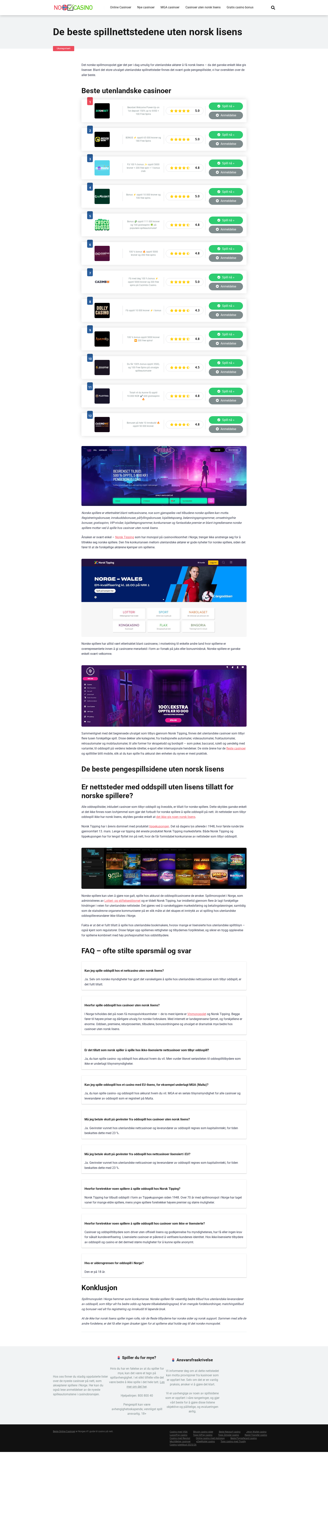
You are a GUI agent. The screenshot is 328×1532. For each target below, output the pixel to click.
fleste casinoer (236, 748)
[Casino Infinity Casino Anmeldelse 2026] (102, 260)
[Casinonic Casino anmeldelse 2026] (102, 431)
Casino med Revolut (180, 1438)
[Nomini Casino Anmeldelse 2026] (102, 174)
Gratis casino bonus (240, 7)
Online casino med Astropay (210, 1438)
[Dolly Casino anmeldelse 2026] (102, 317)
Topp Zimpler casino (228, 1435)
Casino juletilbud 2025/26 (183, 1445)
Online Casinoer (120, 7)
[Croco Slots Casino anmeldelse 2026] (102, 231)
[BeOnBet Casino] (102, 117)
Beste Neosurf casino (229, 1432)
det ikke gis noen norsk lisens (175, 817)
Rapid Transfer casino (256, 1435)
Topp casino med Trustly (233, 1441)
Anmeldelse (228, 115)
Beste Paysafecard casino (243, 1438)
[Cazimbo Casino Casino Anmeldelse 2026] (102, 288)
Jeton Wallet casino (256, 1432)
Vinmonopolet (196, 1014)
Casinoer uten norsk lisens (203, 7)
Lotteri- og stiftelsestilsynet (122, 901)
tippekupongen (159, 826)
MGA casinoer (170, 7)
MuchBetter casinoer (180, 1441)
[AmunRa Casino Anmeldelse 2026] (102, 345)
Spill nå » (227, 106)
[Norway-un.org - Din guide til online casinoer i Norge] (73, 6)
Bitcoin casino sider (203, 1432)
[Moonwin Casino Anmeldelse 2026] (102, 146)
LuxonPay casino (178, 1435)
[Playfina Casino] (102, 402)
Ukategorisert (63, 48)
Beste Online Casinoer (64, 1431)
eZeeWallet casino (205, 1441)
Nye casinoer (146, 7)
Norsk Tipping (124, 537)
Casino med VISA (179, 1432)
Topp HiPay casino (202, 1435)
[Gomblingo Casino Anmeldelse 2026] (102, 203)
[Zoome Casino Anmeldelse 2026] (102, 374)
